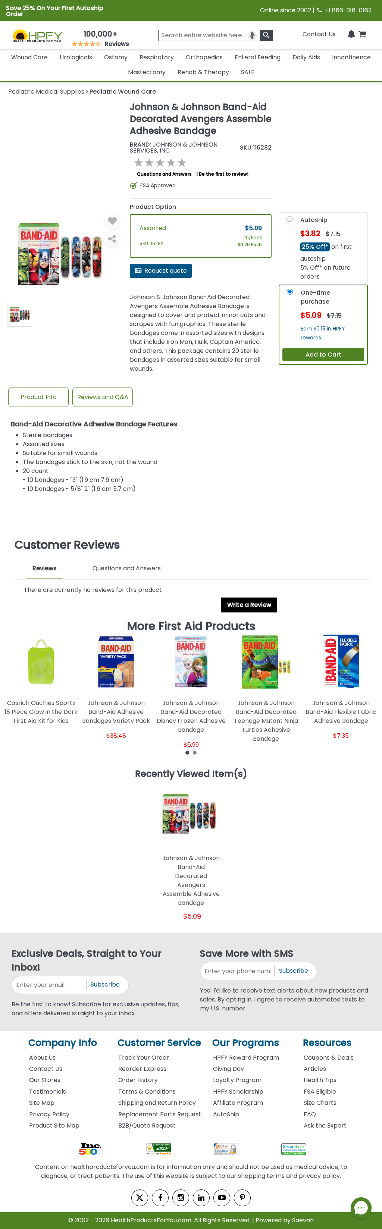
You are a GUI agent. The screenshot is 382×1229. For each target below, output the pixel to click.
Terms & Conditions (147, 1091)
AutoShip (226, 1114)
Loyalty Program (237, 1080)
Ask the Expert (325, 1125)
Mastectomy (147, 72)
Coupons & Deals (329, 1057)
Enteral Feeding (258, 57)
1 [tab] (187, 752)
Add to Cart (323, 354)
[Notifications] (351, 34)
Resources (327, 1042)
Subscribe (105, 984)
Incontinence (351, 57)
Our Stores (44, 1080)
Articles (315, 1069)
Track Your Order (143, 1057)
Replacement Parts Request (159, 1114)
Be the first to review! (223, 174)
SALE (247, 72)
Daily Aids (306, 57)
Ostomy (116, 57)
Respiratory (157, 57)
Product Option (153, 206)
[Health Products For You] (37, 35)
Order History (138, 1080)
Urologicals (76, 57)
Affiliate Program (238, 1102)
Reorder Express (142, 1069)
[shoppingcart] (362, 34)
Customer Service (159, 1042)
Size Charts (320, 1102)
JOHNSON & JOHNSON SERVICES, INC (173, 148)
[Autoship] (289, 221)
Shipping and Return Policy (157, 1102)
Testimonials (47, 1091)
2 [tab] (194, 752)
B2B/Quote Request (147, 1125)
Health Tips (320, 1080)
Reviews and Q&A (102, 397)
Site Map (41, 1102)
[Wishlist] (112, 221)
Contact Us (319, 34)
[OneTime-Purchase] (290, 293)
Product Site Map (54, 1125)
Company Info (62, 1042)
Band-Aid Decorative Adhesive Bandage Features (94, 424)
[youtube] (221, 1197)
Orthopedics (204, 57)
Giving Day (228, 1069)
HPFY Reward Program (246, 1057)
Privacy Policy (49, 1114)
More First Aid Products (191, 626)
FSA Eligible (320, 1091)
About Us (42, 1057)
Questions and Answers (164, 174)
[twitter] (139, 1197)
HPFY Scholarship (238, 1091)
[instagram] (180, 1197)
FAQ (310, 1114)
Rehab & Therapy (203, 72)
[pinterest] (242, 1197)
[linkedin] (201, 1197)
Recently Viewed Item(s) (191, 774)
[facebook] (160, 1197)
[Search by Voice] (252, 35)
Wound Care (29, 57)
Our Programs (245, 1042)
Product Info (39, 397)
